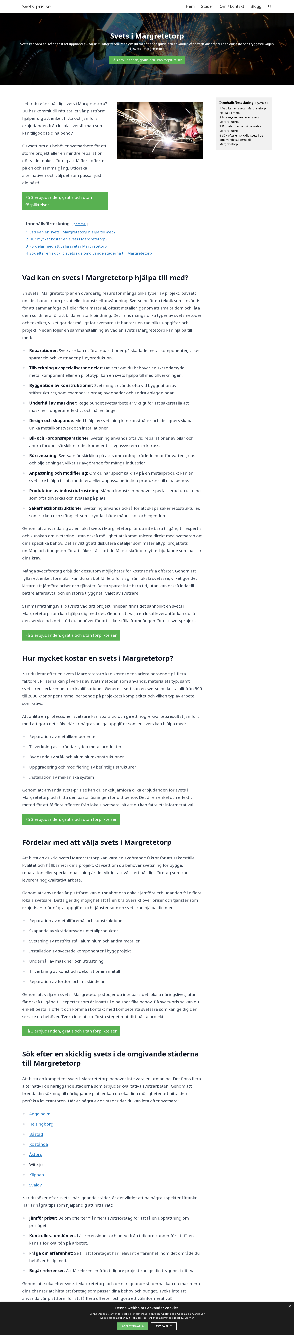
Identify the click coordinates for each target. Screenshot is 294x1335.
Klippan (36, 1174)
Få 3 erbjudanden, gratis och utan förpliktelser (147, 60)
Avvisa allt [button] (164, 1326)
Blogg (256, 6)
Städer (207, 6)
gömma (79, 224)
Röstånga (38, 1144)
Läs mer (189, 1317)
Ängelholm (39, 1114)
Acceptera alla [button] (133, 1326)
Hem (190, 6)
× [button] (289, 1306)
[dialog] (147, 1318)
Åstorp (35, 1154)
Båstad (36, 1134)
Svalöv (35, 1185)
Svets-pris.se (36, 6)
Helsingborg (41, 1124)
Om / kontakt (232, 6)
